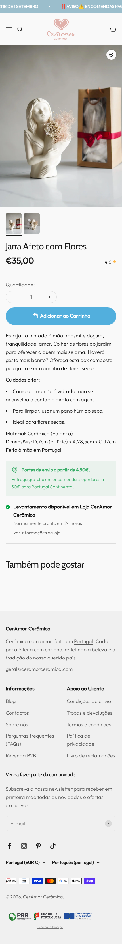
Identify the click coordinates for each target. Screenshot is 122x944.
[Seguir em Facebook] (9, 846)
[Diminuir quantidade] (13, 297)
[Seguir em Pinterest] (38, 846)
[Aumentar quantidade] (49, 297)
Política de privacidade (80, 739)
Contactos (17, 713)
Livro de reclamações (91, 755)
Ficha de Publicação (50, 927)
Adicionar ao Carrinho (65, 315)
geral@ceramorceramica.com (39, 669)
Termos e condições (89, 724)
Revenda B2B (21, 755)
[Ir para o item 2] (32, 224)
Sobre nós (17, 724)
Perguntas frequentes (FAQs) (30, 739)
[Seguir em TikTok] (53, 846)
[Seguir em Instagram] (24, 846)
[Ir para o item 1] (14, 224)
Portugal (83, 641)
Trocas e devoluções (89, 713)
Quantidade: (20, 284)
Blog (11, 701)
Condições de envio (89, 701)
